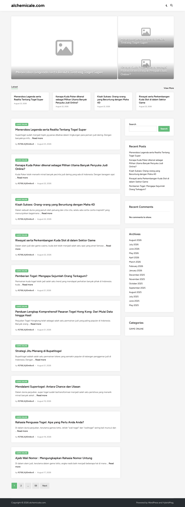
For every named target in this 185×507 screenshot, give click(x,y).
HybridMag (168, 502)
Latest (14, 86)
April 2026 (134, 257)
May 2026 (134, 253)
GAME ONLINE (21, 124)
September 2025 (137, 288)
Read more (37, 138)
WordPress (153, 502)
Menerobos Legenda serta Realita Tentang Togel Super (50, 129)
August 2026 (135, 240)
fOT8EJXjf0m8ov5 (26, 144)
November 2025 (137, 279)
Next (44, 485)
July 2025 (134, 296)
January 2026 (135, 270)
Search (132, 124)
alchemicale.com (28, 5)
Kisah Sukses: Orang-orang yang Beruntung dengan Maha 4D (113, 99)
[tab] (14, 86)
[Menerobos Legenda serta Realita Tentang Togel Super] (64, 47)
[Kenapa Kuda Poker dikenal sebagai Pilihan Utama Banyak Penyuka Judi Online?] (146, 63)
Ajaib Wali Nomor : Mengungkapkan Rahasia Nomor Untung (53, 458)
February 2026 (136, 266)
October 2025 (136, 283)
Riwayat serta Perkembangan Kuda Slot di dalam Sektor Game (154, 99)
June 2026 (134, 249)
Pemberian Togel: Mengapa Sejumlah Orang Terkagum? (51, 276)
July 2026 (134, 244)
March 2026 (135, 262)
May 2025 (134, 305)
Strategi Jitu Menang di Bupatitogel (38, 351)
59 (36, 485)
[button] (104, 19)
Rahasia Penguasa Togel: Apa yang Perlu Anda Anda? (49, 422)
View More (169, 88)
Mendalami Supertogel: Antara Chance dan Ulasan (47, 386)
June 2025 (134, 301)
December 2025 (137, 275)
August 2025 (135, 292)
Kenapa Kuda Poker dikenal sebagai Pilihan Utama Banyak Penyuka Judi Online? (71, 99)
